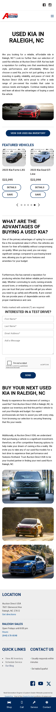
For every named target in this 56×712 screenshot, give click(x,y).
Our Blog (9, 665)
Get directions (9, 614)
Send (28, 375)
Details (31, 187)
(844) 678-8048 (9, 635)
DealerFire (9, 696)
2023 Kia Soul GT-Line (32, 171)
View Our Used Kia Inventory (28, 133)
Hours (5, 632)
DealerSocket (28, 696)
